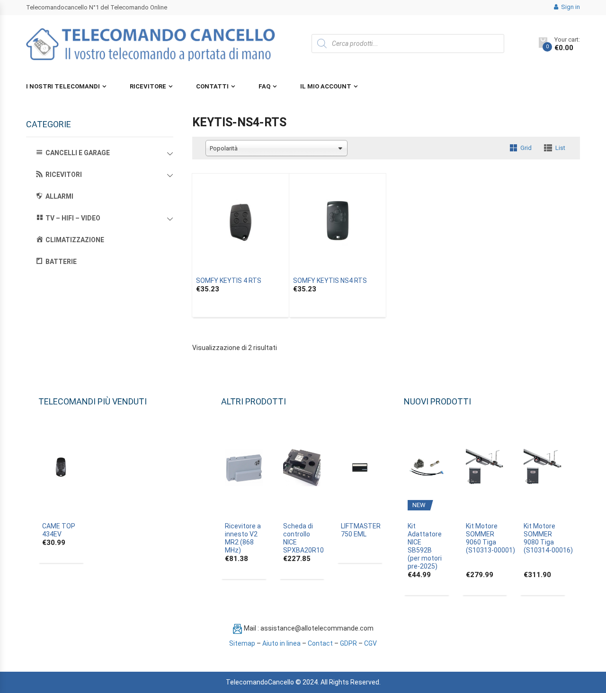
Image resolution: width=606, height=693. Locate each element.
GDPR (348, 643)
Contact (320, 643)
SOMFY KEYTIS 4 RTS (228, 280)
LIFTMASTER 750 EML (361, 530)
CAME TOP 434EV (58, 530)
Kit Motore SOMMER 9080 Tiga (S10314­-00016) (548, 538)
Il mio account (325, 86)
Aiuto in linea (281, 643)
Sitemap (242, 643)
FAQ (264, 86)
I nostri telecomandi (63, 86)
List (560, 147)
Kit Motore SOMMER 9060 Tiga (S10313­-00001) (490, 538)
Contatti (212, 86)
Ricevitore (148, 86)
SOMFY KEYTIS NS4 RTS (330, 280)
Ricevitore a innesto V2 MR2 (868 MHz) (243, 538)
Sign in (570, 6)
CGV (370, 643)
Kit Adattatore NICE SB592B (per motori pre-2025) (425, 546)
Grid (526, 147)
